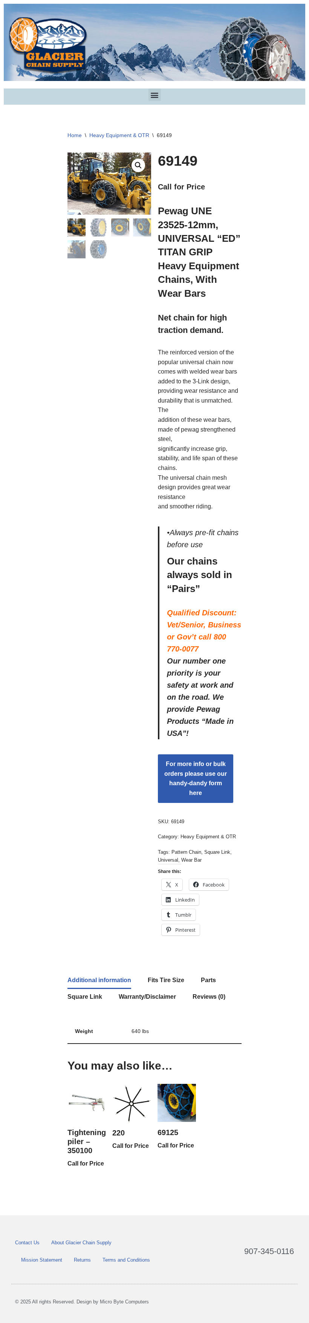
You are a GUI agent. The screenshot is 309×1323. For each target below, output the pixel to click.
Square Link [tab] (84, 996)
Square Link (217, 852)
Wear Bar (191, 860)
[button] (154, 95)
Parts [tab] (208, 980)
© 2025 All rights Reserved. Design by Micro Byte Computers (82, 1302)
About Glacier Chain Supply (81, 1242)
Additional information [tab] (99, 980)
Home (74, 135)
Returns (82, 1260)
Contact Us (27, 1242)
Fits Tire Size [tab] (166, 980)
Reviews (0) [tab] (209, 996)
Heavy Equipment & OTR (119, 135)
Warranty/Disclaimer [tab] (147, 996)
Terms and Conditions (126, 1260)
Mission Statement (41, 1260)
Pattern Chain (186, 852)
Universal (168, 860)
